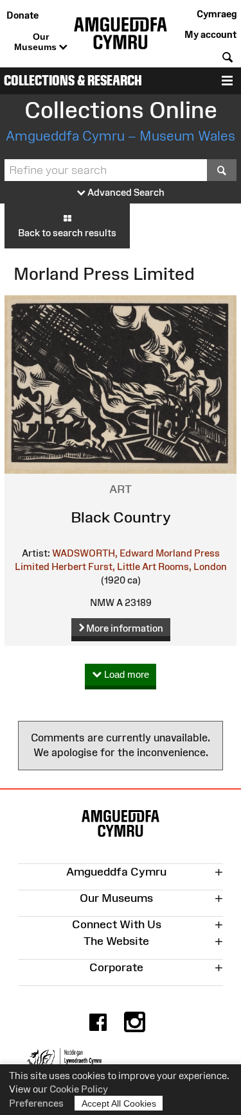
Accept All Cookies (119, 1103)
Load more (125, 674)
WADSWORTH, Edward (103, 553)
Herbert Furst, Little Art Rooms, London (139, 566)
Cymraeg (217, 13)
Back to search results (67, 232)
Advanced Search (125, 192)
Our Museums (36, 41)
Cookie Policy (78, 1089)
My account (210, 34)
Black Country (121, 517)
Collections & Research (73, 80)
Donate (22, 15)
